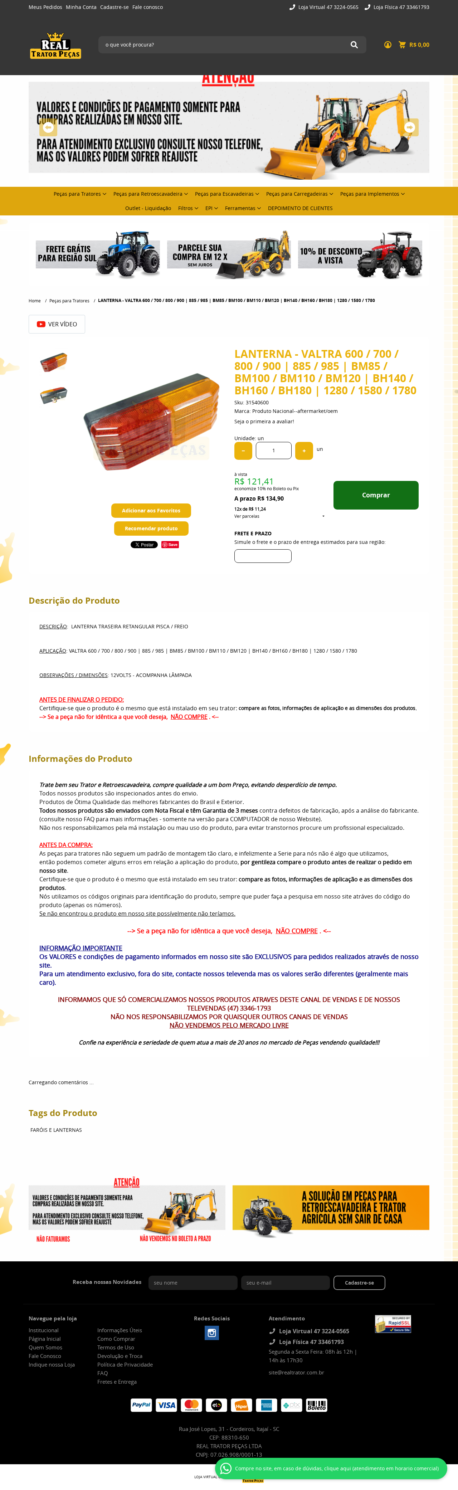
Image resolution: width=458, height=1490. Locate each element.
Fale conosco (147, 7)
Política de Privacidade (125, 1364)
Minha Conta (81, 7)
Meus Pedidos (45, 7)
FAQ (102, 1373)
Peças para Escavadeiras (224, 193)
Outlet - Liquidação (148, 208)
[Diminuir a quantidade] (243, 451)
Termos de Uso (115, 1347)
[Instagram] (212, 1333)
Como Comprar (116, 1338)
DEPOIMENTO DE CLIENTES (300, 208)
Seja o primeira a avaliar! (264, 421)
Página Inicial (45, 1338)
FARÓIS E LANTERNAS (56, 1129)
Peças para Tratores (77, 193)
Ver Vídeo (62, 324)
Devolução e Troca (119, 1355)
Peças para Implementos (369, 193)
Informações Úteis (119, 1330)
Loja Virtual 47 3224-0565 (328, 7)
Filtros (185, 208)
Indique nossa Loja (52, 1364)
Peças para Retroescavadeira (147, 193)
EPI (209, 208)
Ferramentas (240, 208)
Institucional (44, 1330)
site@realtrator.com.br (296, 1372)
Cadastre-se (114, 7)
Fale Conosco (45, 1355)
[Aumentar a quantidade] (304, 451)
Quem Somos (45, 1347)
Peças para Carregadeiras (297, 193)
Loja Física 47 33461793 (400, 7)
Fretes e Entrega (117, 1381)
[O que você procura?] (354, 44)
